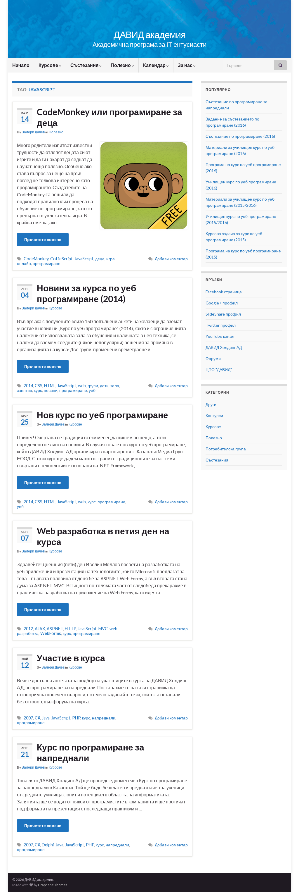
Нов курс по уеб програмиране (102, 414)
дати (104, 385)
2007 (28, 717)
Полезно (121, 65)
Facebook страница (224, 291)
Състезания (84, 65)
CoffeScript (61, 258)
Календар (154, 65)
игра (110, 258)
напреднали (103, 717)
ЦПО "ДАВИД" (219, 369)
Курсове (49, 65)
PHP (76, 717)
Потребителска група (226, 448)
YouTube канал (220, 336)
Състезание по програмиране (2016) (240, 136)
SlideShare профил (223, 313)
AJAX (40, 628)
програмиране (46, 263)
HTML (49, 385)
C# (37, 717)
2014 (28, 385)
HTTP (70, 628)
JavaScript (83, 258)
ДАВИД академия (149, 34)
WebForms (50, 633)
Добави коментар (171, 258)
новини (51, 390)
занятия (24, 390)
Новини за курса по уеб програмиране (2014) (86, 293)
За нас (185, 65)
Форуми (213, 358)
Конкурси (214, 415)
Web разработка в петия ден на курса (103, 536)
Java (46, 717)
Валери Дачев (33, 132)
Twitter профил (221, 325)
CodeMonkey (36, 258)
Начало (20, 65)
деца (100, 258)
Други (211, 404)
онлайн (24, 263)
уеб (92, 390)
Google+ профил (222, 302)
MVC (103, 628)
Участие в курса (71, 657)
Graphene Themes (52, 885)
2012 (28, 628)
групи (93, 385)
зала (114, 385)
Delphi (48, 844)
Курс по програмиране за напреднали (90, 752)
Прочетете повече (42, 239)
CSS (38, 385)
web (82, 385)
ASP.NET (55, 628)
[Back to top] (286, 879)
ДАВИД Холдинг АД (224, 347)
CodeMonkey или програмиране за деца (109, 117)
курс (38, 390)
